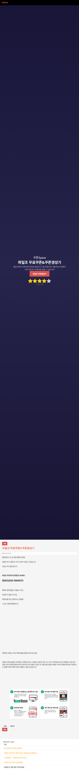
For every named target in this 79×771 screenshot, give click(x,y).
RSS (5, 744)
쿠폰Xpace (5, 3)
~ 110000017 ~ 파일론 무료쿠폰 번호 (15, 757)
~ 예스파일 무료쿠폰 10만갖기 (12, 748)
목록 (4, 544)
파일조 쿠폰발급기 (39, 273)
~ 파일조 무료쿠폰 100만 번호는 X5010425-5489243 (20, 753)
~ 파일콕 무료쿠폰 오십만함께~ (13, 762)
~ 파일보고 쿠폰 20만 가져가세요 (13, 767)
